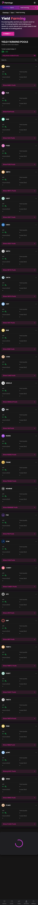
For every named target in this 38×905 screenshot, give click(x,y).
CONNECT (7, 34)
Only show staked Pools (11, 55)
